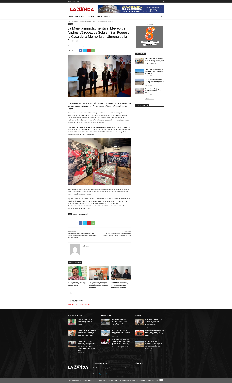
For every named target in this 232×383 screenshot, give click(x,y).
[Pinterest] (89, 50)
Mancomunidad (83, 214)
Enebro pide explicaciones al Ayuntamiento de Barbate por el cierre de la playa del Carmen (154, 81)
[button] (162, 16)
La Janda (75, 214)
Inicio (69, 21)
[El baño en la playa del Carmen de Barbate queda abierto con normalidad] (139, 72)
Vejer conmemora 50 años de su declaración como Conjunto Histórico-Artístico (121, 332)
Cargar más (149, 98)
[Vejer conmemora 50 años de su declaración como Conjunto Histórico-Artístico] (105, 333)
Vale (161, 380)
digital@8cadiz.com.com (106, 374)
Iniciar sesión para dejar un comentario (79, 304)
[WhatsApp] (93, 50)
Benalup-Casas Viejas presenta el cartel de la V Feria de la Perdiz (154, 90)
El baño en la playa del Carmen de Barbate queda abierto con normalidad (154, 71)
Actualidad (74, 21)
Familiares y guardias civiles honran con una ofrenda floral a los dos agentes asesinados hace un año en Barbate (82, 235)
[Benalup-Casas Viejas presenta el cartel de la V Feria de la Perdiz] (139, 91)
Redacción (74, 46)
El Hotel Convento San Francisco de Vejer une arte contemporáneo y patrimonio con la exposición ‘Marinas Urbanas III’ (154, 345)
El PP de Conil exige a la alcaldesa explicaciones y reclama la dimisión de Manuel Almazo (77, 284)
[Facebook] (161, 1)
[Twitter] (163, 1)
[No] (230, 380)
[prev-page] (69, 293)
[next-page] (72, 293)
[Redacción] (69, 46)
